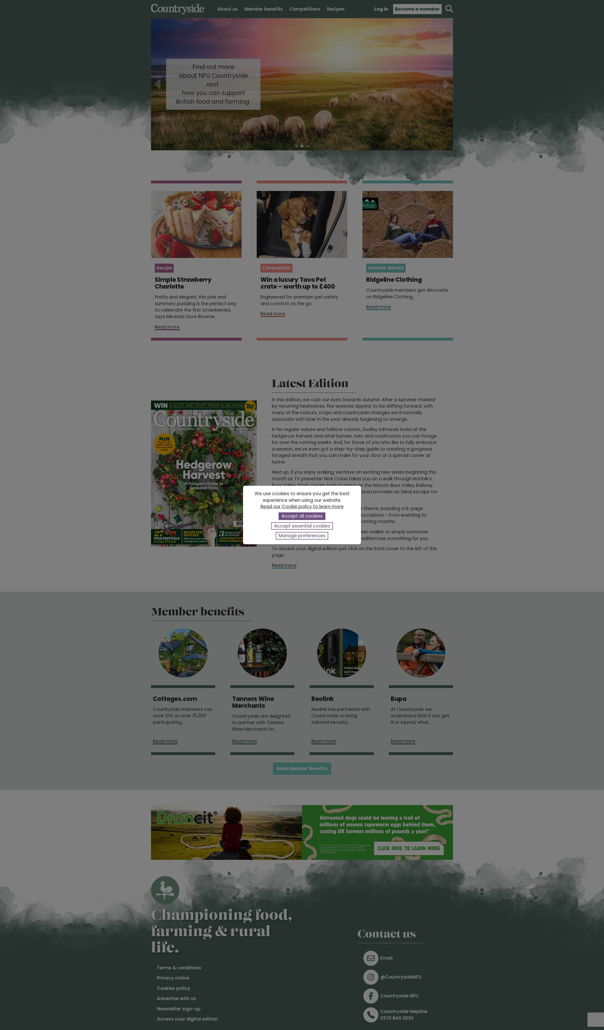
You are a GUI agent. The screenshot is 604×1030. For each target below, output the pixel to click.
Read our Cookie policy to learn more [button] (302, 506)
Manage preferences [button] (302, 535)
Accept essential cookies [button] (302, 526)
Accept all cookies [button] (302, 516)
